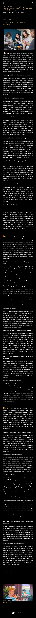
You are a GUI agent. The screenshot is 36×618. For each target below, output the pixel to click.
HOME (5, 12)
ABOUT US (11, 12)
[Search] (32, 2)
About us (7, 602)
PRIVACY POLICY (20, 12)
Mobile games (27, 571)
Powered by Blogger (19, 612)
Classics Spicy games (11, 571)
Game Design (20, 571)
